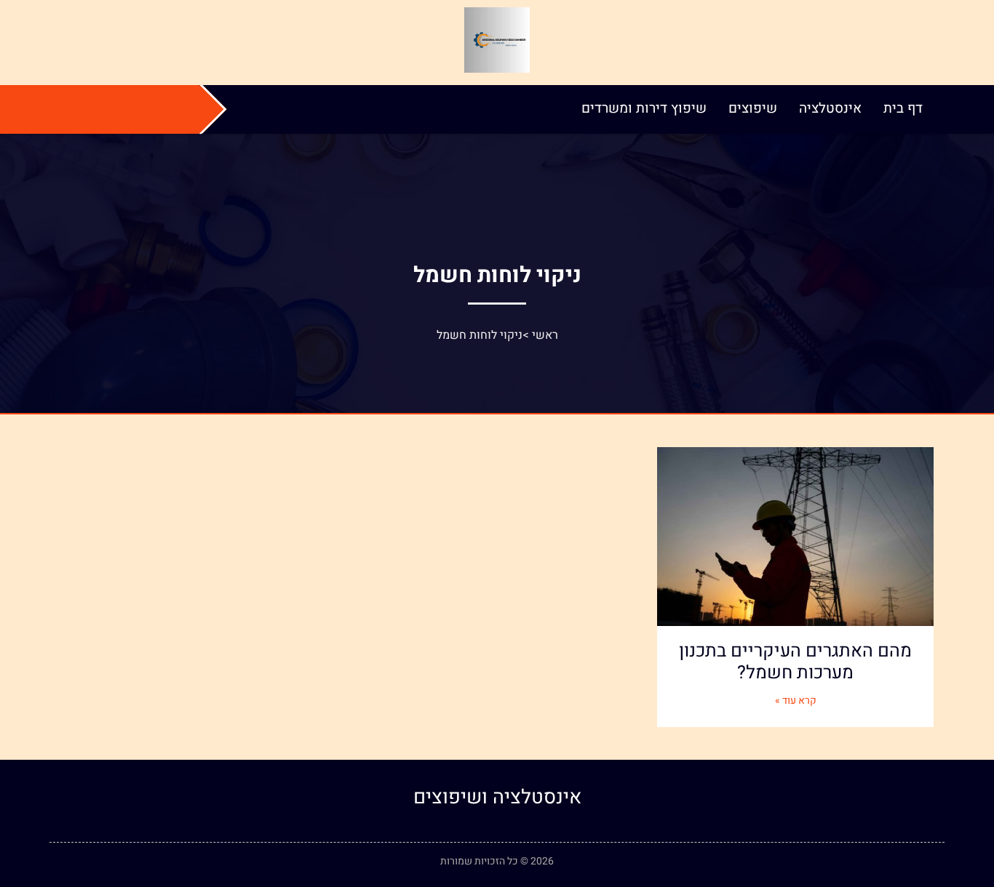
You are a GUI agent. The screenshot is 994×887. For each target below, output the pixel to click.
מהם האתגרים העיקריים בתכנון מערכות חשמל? (795, 662)
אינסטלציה (830, 108)
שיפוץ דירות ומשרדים (644, 108)
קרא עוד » (795, 700)
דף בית (903, 108)
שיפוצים (752, 108)
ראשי (545, 335)
